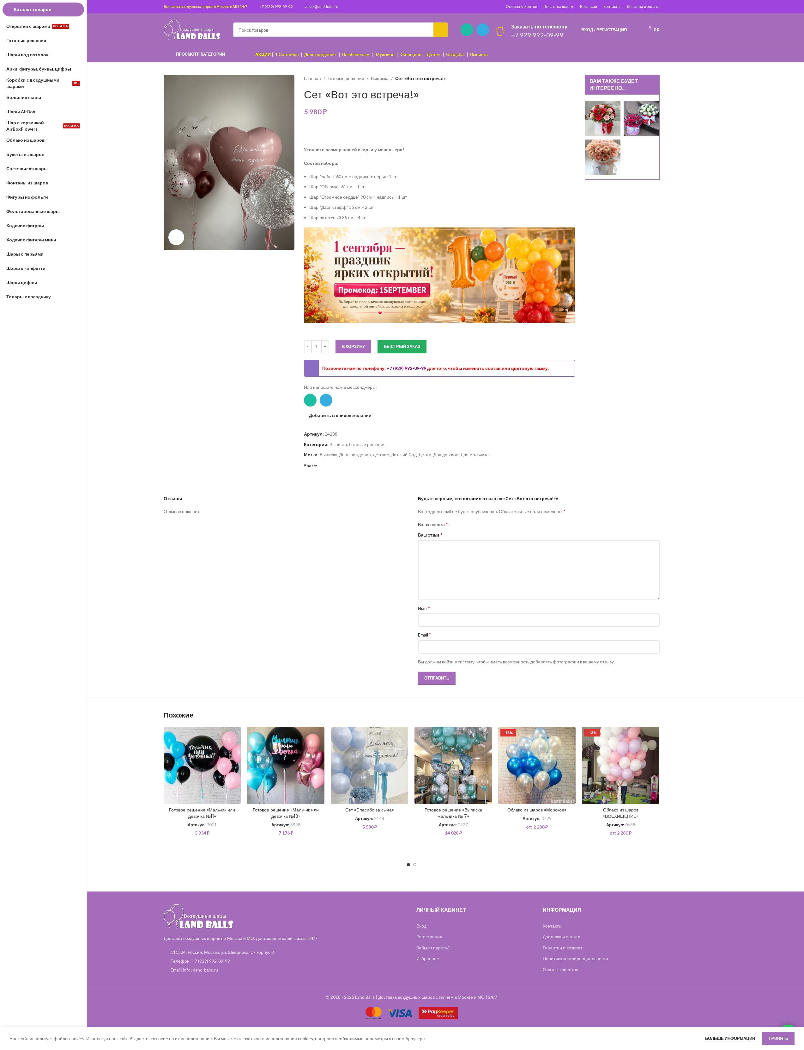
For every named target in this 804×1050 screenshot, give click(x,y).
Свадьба (455, 54)
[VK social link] (344, 466)
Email (424, 634)
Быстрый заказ (402, 346)
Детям (433, 54)
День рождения (320, 54)
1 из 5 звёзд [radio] (457, 524)
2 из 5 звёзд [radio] (461, 524)
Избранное (427, 958)
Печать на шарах (558, 6)
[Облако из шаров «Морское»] (537, 765)
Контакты (611, 6)
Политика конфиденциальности (575, 958)
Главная (312, 78)
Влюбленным (356, 54)
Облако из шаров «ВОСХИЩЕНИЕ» (620, 813)
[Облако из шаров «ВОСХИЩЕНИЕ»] (620, 765)
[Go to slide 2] (414, 864)
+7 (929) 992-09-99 (276, 6)
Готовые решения (346, 78)
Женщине (411, 54)
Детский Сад (404, 454)
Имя (424, 608)
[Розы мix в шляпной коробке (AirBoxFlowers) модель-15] (602, 118)
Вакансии (588, 6)
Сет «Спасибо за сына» (369, 810)
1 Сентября (287, 54)
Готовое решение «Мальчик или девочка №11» (202, 813)
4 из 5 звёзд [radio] (471, 524)
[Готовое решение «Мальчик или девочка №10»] (285, 765)
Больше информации (730, 1038)
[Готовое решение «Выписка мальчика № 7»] (453, 765)
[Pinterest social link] (321, 466)
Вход (421, 926)
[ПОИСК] (440, 29)
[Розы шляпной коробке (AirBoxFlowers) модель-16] (602, 156)
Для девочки (446, 454)
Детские (381, 454)
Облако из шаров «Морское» (536, 810)
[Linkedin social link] (328, 466)
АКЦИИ (263, 54)
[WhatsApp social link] (467, 29)
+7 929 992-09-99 (537, 35)
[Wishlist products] (635, 29)
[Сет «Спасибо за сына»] (369, 765)
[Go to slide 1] (408, 864)
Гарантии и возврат (562, 947)
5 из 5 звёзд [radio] (476, 524)
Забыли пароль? (433, 947)
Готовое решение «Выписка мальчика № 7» (453, 813)
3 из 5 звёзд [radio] (466, 524)
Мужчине (385, 54)
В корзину (353, 346)
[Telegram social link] (482, 29)
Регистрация (429, 936)
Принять (778, 1038)
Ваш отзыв (430, 534)
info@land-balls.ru (200, 969)
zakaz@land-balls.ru (321, 6)
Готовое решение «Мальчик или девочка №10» (286, 813)
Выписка (479, 54)
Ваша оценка (433, 524)
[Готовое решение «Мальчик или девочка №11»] (202, 765)
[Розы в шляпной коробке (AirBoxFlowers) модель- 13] (641, 118)
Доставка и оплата (643, 6)
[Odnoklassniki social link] (336, 466)
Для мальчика (475, 454)
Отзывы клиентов (521, 6)
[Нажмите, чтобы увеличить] (176, 237)
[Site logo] (192, 29)
